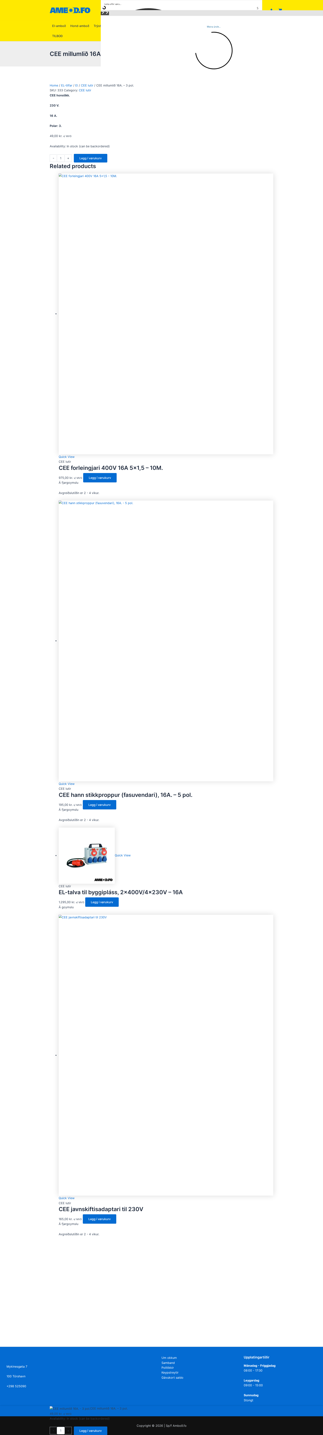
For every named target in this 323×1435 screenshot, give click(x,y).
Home (54, 85)
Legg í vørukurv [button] (100, 478)
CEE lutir (87, 85)
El (76, 85)
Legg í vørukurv (90, 158)
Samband (168, 1363)
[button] (103, 13)
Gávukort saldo (172, 1377)
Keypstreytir (170, 1372)
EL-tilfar (66, 85)
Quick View (67, 457)
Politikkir (168, 1367)
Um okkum (169, 1358)
